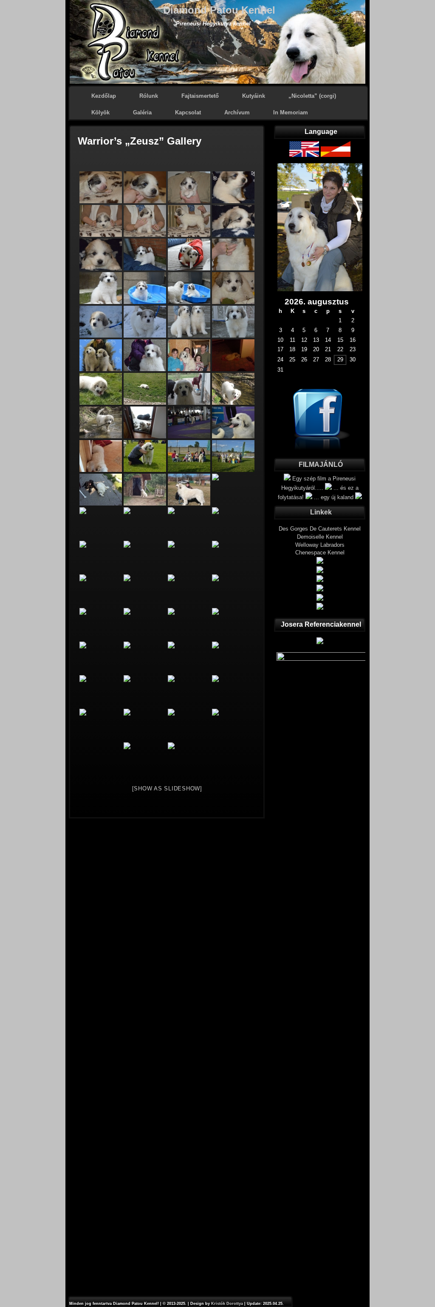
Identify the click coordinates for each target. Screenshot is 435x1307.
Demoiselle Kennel (320, 537)
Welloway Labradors (320, 545)
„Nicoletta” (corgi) (312, 96)
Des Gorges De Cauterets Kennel (320, 529)
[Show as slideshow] (167, 788)
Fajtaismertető (200, 96)
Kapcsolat (188, 112)
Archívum (237, 112)
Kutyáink (253, 96)
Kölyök (100, 112)
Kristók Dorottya (227, 1303)
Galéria (142, 112)
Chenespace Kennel (320, 552)
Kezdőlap (103, 96)
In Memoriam (290, 112)
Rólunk (148, 96)
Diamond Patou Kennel (219, 10)
